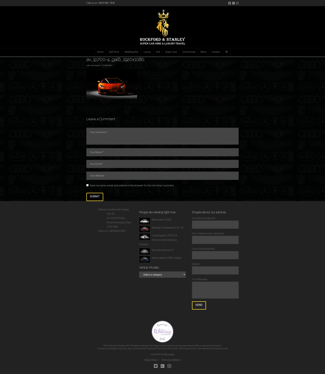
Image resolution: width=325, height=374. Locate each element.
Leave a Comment (122, 65)
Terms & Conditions (171, 359)
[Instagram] (237, 3)
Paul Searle (169, 354)
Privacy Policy (150, 359)
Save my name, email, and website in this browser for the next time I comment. (132, 185)
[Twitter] (229, 3)
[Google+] (233, 3)
